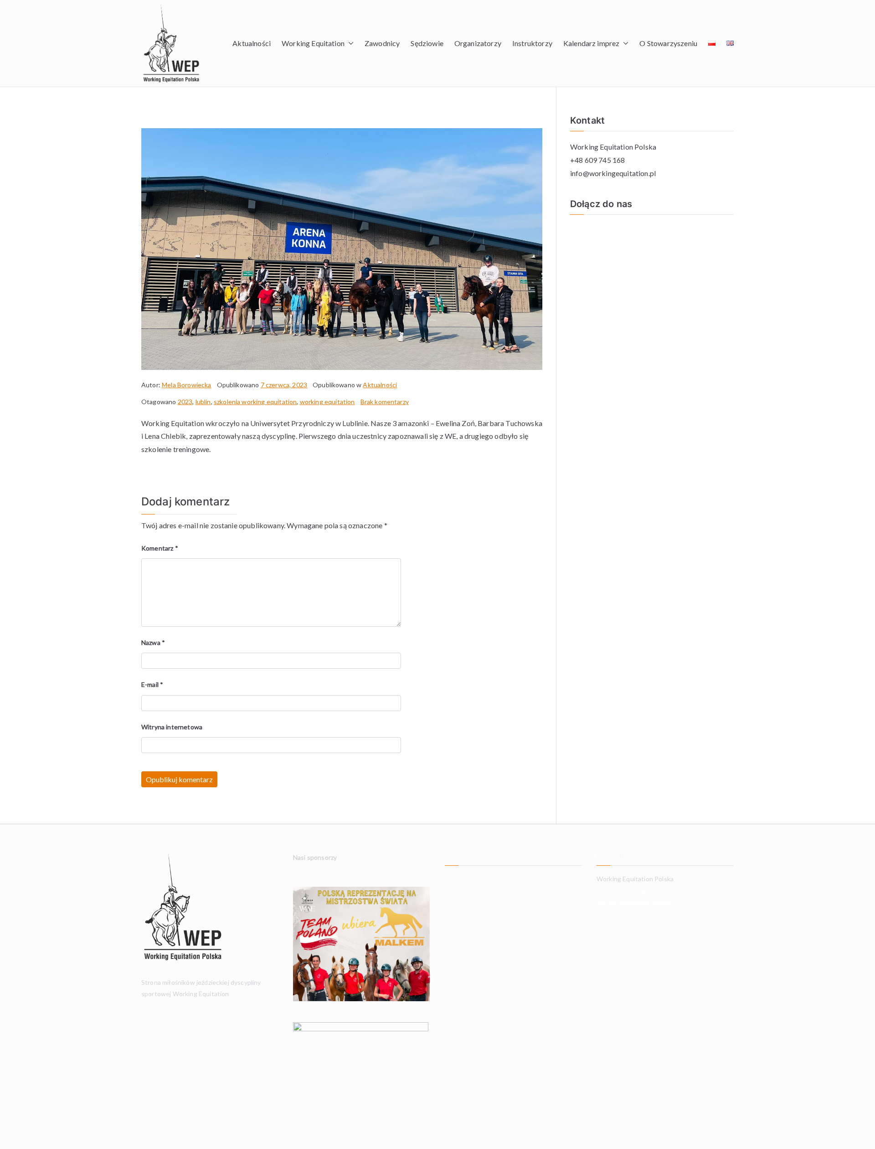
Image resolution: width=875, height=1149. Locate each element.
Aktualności (251, 43)
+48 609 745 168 (597, 160)
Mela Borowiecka (186, 385)
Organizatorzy (477, 43)
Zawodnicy (382, 43)
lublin (203, 402)
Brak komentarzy (384, 402)
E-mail (152, 684)
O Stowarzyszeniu (668, 43)
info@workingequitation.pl (613, 173)
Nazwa (153, 642)
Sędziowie (427, 43)
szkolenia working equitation (255, 402)
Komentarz (159, 548)
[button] (349, 43)
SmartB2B (448, 1132)
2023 (185, 402)
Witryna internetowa (171, 727)
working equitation (327, 402)
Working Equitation (449, 1122)
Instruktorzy (532, 43)
